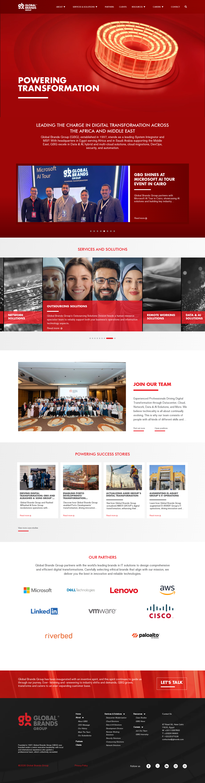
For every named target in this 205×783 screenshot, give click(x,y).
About (78, 717)
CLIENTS (123, 7)
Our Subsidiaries (84, 735)
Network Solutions (113, 745)
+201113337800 (172, 730)
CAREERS (157, 7)
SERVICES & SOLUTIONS (84, 7)
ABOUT (59, 7)
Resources (138, 714)
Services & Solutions (113, 714)
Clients (79, 745)
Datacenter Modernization (116, 718)
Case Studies (141, 718)
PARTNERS (109, 7)
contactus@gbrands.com (173, 739)
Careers (137, 727)
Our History (82, 728)
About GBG (82, 721)
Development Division (114, 728)
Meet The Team (84, 732)
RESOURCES (137, 7)
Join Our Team (141, 731)
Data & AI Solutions (113, 725)
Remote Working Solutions (112, 733)
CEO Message (84, 725)
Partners (79, 741)
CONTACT (175, 7)
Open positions (161, 428)
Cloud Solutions (112, 721)
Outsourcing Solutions (115, 742)
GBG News (140, 721)
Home (78, 714)
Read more (139, 218)
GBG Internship (142, 734)
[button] (90, 231)
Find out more (139, 428)
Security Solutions (113, 738)
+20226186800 (171, 733)
